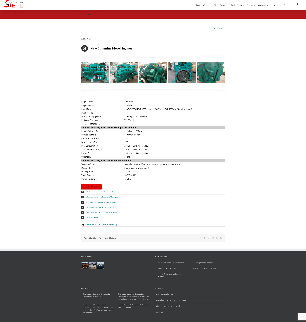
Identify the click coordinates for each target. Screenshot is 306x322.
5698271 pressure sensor (167, 268)
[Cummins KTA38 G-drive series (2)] (124, 72)
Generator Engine (113, 225)
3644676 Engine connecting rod (205, 268)
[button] (297, 5)
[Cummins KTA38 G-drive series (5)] (211, 72)
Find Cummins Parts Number (169, 306)
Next (221, 28)
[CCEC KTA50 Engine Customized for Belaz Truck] (84, 265)
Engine (104, 225)
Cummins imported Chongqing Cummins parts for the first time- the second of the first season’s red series (133, 296)
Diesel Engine (96, 225)
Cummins (88, 225)
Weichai (159, 312)
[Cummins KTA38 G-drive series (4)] (182, 72)
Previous (212, 28)
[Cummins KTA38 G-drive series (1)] (95, 72)
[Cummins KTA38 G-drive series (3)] (153, 72)
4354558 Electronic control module (171, 263)
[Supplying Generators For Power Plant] (92, 265)
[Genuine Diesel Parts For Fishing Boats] (100, 265)
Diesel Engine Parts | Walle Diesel (171, 300)
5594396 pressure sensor (202, 263)
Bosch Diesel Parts (164, 294)
